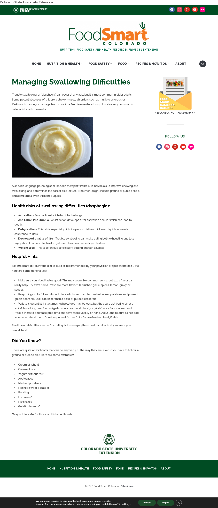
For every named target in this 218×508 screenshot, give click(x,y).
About (180, 63)
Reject (165, 502)
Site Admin (127, 486)
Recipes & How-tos (151, 63)
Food (122, 63)
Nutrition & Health (63, 63)
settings (126, 504)
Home (36, 63)
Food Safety (99, 63)
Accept (147, 502)
